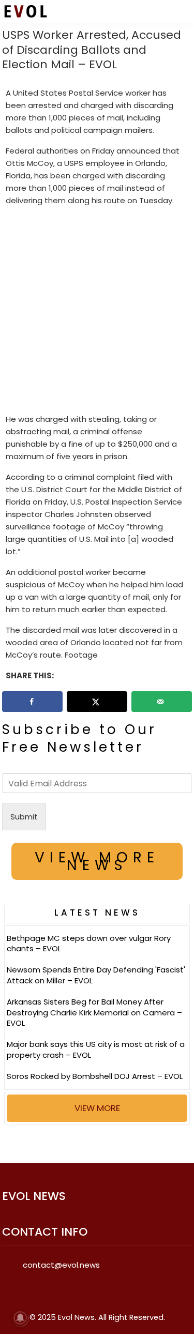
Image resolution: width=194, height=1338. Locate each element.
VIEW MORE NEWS (97, 861)
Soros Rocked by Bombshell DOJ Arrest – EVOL (95, 1076)
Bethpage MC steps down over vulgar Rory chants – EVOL (89, 943)
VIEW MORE (97, 1108)
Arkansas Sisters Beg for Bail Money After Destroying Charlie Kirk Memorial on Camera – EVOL (94, 1012)
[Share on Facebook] (32, 701)
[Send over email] (161, 701)
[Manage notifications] (20, 1318)
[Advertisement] (97, 312)
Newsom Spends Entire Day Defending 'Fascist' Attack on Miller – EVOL (96, 975)
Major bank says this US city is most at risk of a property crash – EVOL (96, 1049)
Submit (24, 816)
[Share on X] (97, 701)
